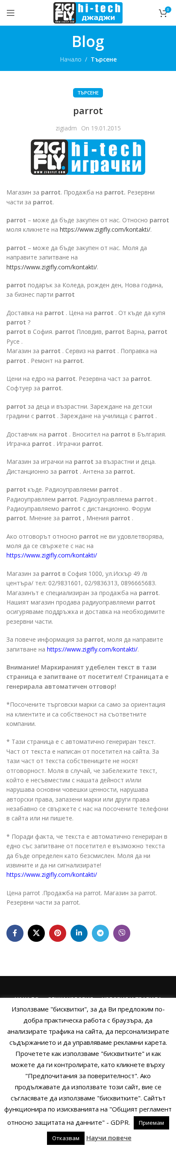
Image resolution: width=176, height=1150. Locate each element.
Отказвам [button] (65, 1138)
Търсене (104, 59)
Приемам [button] (151, 1122)
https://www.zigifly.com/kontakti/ (105, 229)
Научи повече (109, 1137)
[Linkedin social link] (79, 933)
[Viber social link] (121, 933)
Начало (71, 59)
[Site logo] (87, 12)
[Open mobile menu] (10, 12)
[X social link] (36, 933)
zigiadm (66, 128)
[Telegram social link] (100, 933)
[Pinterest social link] (57, 933)
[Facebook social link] (14, 933)
